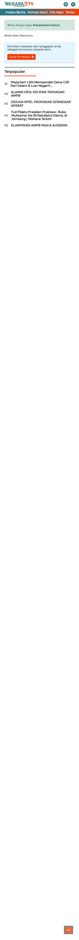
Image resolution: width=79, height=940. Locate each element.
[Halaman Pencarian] (73, 4)
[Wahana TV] (19, 4)
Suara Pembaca (19, 56)
